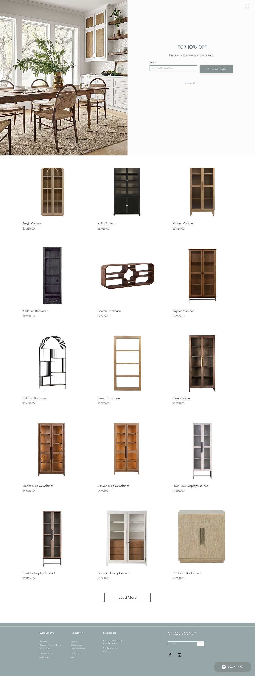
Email (153, 62)
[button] (246, 6)
